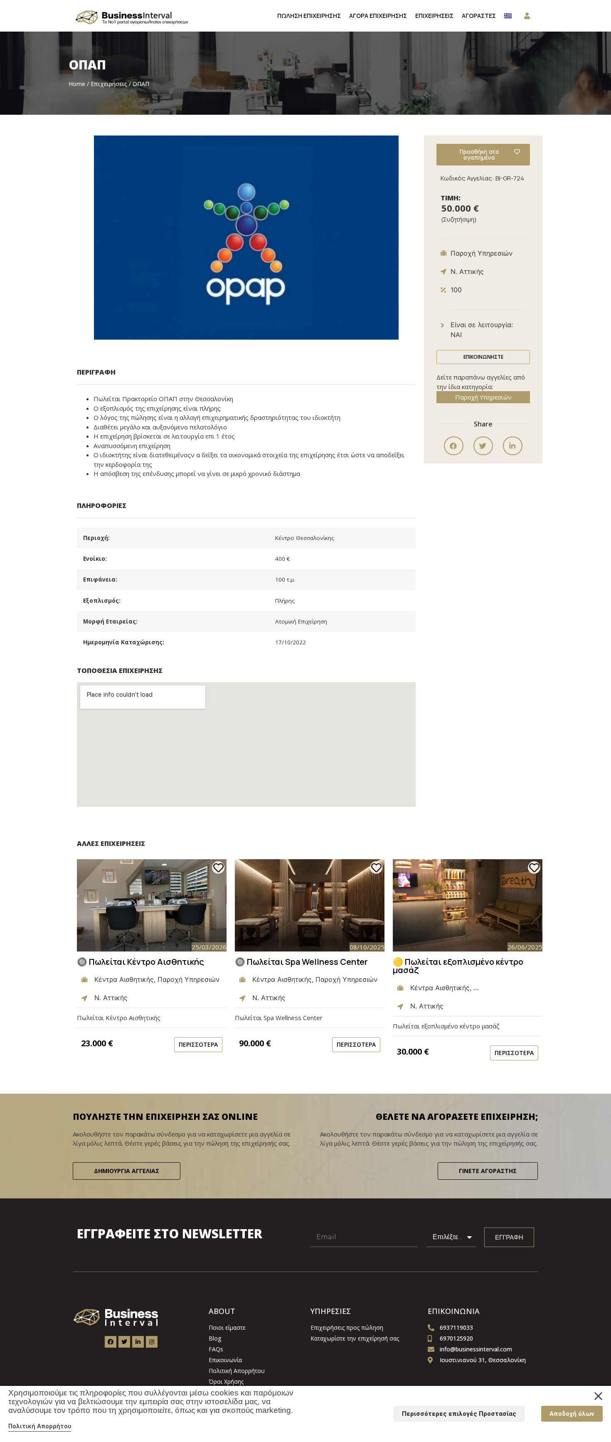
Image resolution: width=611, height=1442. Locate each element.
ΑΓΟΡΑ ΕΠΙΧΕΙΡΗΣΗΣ (378, 16)
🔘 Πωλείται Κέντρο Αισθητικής (140, 961)
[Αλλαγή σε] (508, 15)
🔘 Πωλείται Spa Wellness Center (301, 961)
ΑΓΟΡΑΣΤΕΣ (479, 16)
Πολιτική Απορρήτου (39, 1426)
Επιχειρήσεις (109, 84)
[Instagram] (152, 1342)
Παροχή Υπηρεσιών (483, 397)
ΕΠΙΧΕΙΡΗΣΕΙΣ (434, 16)
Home (77, 84)
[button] (453, 445)
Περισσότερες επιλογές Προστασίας (459, 1413)
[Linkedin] (138, 1342)
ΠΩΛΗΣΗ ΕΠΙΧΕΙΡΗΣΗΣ (309, 16)
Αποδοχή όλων (571, 1413)
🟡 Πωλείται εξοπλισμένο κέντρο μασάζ (458, 966)
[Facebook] (110, 1342)
